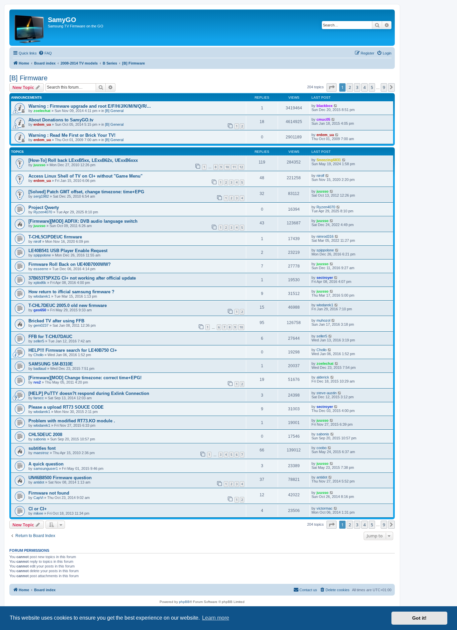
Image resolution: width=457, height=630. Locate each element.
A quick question (46, 463)
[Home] (29, 27)
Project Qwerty (43, 207)
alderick (322, 377)
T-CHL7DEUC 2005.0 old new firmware (67, 305)
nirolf (320, 176)
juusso (39, 165)
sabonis (39, 439)
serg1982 (41, 196)
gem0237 (41, 325)
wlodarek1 (41, 296)
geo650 (39, 310)
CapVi (38, 498)
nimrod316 (325, 236)
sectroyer (324, 278)
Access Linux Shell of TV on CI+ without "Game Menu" (85, 176)
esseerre (40, 269)
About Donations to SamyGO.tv (60, 119)
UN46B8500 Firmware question (60, 477)
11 (234, 167)
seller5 (38, 341)
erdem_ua (42, 124)
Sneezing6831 (328, 160)
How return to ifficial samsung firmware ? (71, 291)
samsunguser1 (45, 468)
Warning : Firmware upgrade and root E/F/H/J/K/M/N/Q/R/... (89, 106)
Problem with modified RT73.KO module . (71, 420)
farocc (38, 398)
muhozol (323, 320)
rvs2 (37, 382)
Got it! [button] (419, 618)
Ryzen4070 (42, 212)
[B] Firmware (28, 78)
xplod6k (39, 283)
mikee (38, 513)
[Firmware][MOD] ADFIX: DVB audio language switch (83, 221)
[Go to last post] (336, 106)
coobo (321, 448)
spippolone (42, 255)
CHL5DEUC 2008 (45, 434)
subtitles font (42, 448)
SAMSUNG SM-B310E (50, 363)
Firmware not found (48, 493)
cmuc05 (323, 119)
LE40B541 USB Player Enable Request (67, 250)
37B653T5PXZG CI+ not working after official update (82, 278)
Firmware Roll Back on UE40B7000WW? (69, 264)
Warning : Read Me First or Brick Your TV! (71, 135)
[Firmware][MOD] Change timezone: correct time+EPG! (85, 377)
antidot (38, 482)
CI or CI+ (37, 508)
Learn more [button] (215, 618)
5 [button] (372, 87)
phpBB (184, 602)
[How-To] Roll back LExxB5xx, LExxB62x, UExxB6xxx (83, 160)
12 (241, 167)
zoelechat (42, 111)
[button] (332, 87)
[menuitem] (45, 53)
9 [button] (384, 87)
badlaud (39, 368)
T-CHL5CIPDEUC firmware (55, 236)
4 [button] (364, 87)
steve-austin (326, 393)
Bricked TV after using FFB (56, 320)
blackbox (324, 106)
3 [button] (357, 87)
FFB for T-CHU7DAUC (50, 336)
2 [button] (350, 87)
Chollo (38, 355)
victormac (324, 508)
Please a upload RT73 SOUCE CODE (66, 407)
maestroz (41, 453)
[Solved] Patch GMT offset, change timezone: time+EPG (86, 191)
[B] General (114, 111)
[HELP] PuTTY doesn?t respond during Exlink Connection (88, 393)
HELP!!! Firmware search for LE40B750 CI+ (72, 350)
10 (227, 167)
